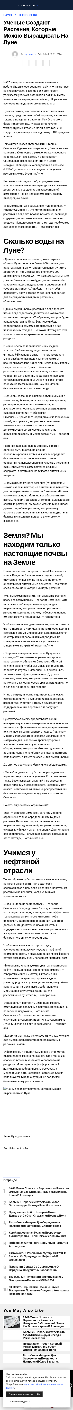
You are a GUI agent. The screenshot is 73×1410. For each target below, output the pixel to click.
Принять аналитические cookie (24, 1394)
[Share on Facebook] (26, 63)
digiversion (30, 54)
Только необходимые (19, 1401)
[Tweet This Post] (33, 63)
